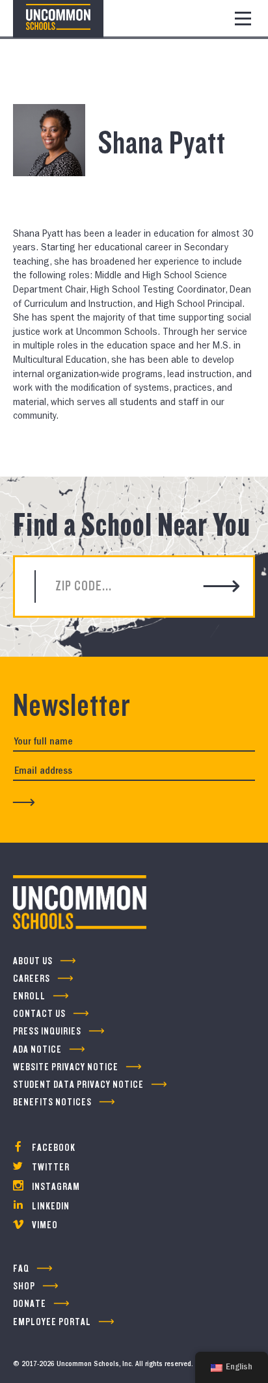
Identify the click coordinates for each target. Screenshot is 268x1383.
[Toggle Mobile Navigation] (243, 18)
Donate (29, 1304)
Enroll (29, 996)
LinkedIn (50, 1206)
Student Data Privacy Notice (78, 1084)
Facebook (52, 1147)
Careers (31, 978)
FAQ (21, 1268)
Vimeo (44, 1225)
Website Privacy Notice (65, 1067)
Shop (24, 1286)
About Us (33, 961)
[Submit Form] (24, 802)
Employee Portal (52, 1322)
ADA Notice (37, 1049)
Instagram (55, 1186)
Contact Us (39, 1014)
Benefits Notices (52, 1102)
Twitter (50, 1167)
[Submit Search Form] (222, 587)
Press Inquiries (47, 1031)
